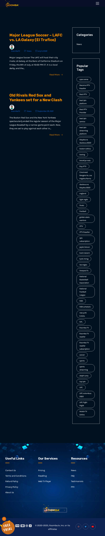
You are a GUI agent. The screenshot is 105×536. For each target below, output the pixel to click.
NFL (81, 322)
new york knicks (83, 314)
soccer (82, 355)
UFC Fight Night (83, 404)
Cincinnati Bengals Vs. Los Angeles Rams (85, 175)
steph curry (83, 376)
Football (82, 211)
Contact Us (10, 470)
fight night (83, 199)
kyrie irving (83, 259)
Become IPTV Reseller (84, 87)
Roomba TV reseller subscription (84, 345)
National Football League (83, 292)
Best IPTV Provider (83, 111)
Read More (54, 75)
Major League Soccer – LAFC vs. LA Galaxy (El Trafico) (35, 37)
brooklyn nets (85, 160)
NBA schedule (85, 307)
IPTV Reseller (84, 232)
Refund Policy (11, 481)
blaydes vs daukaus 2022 (85, 141)
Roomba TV (84, 328)
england (82, 193)
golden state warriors (84, 218)
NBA (81, 301)
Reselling (42, 475)
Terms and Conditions (15, 475)
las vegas (83, 265)
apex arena (83, 79)
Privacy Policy (11, 487)
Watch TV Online (83, 413)
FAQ (72, 475)
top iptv (82, 381)
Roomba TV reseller (84, 335)
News (29, 51)
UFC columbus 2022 (85, 395)
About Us (9, 492)
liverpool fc (83, 270)
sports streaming (83, 368)
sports (82, 361)
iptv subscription (84, 239)
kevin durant (84, 253)
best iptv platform (83, 102)
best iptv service (82, 120)
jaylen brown (84, 247)
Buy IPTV (82, 166)
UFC (81, 387)
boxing (82, 154)
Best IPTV (83, 94)
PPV (73, 487)
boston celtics (85, 149)
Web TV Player (44, 481)
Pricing (41, 470)
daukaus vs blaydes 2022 (84, 186)
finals (81, 205)
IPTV (81, 226)
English (51, 510)
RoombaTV (15, 51)
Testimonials (77, 481)
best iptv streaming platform (83, 130)
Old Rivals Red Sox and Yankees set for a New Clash (35, 97)
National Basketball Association (84, 279)
